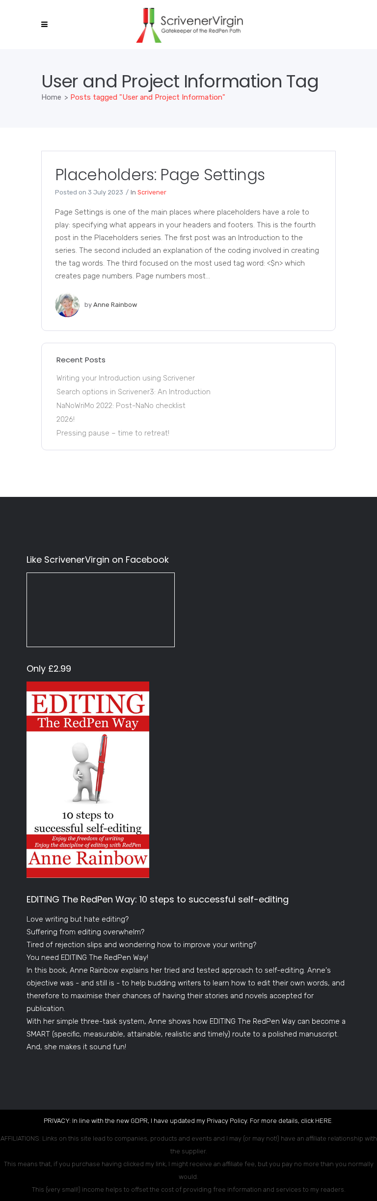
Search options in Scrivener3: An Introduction (133, 391)
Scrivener (151, 192)
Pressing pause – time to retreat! (112, 433)
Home (51, 97)
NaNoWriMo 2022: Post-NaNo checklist (121, 405)
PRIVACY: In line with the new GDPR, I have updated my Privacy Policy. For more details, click (179, 1120)
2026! (65, 419)
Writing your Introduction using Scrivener (125, 378)
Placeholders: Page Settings (160, 175)
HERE (323, 1120)
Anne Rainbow (115, 304)
